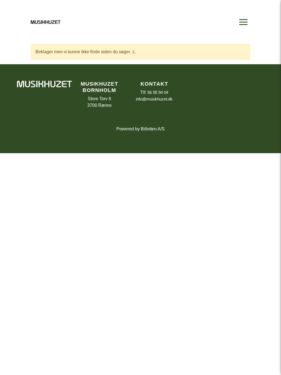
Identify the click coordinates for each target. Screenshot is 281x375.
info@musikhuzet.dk (154, 99)
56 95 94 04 (157, 92)
